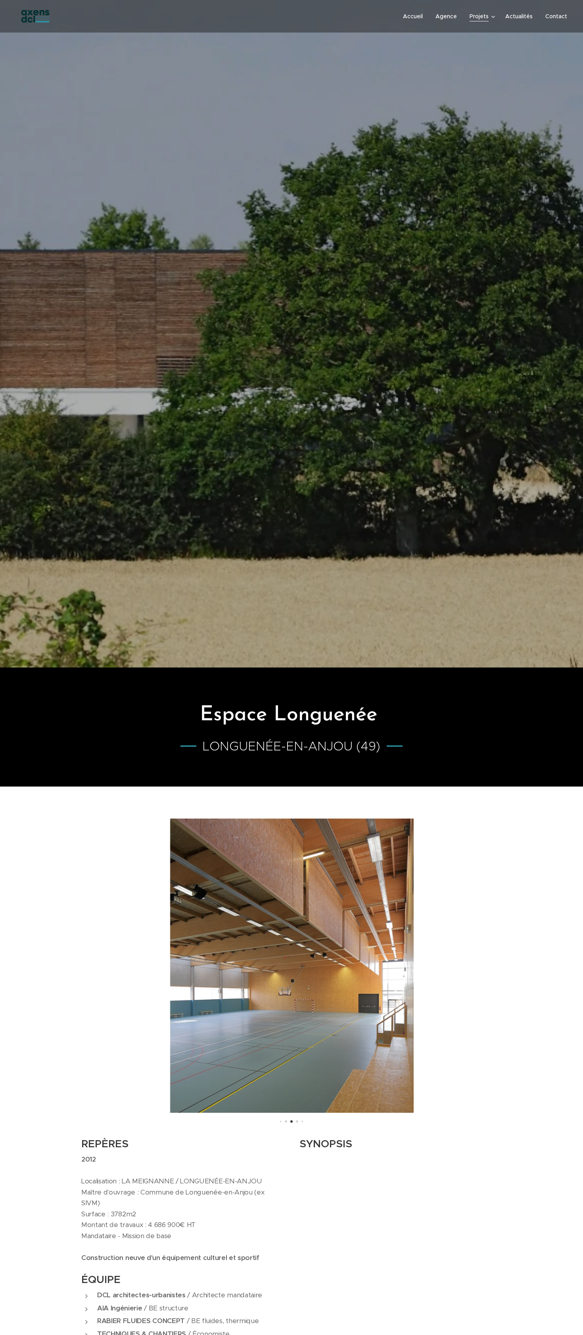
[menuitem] (415, 16)
